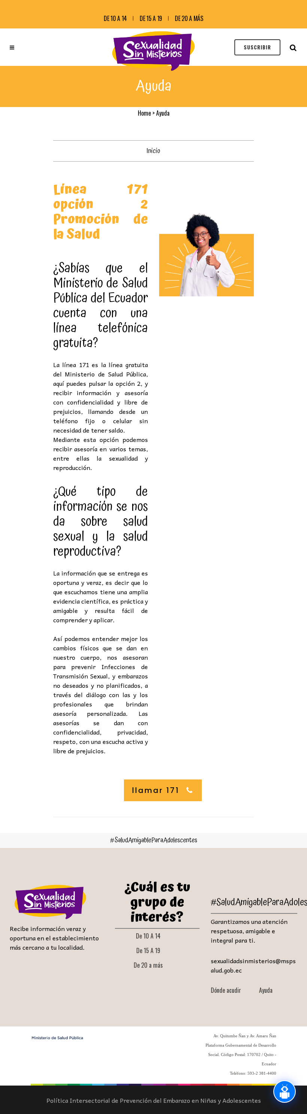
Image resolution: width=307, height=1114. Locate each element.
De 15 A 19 (151, 18)
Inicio (153, 151)
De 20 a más (189, 18)
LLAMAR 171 (155, 790)
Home (144, 113)
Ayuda (266, 990)
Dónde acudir (226, 990)
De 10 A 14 (115, 18)
